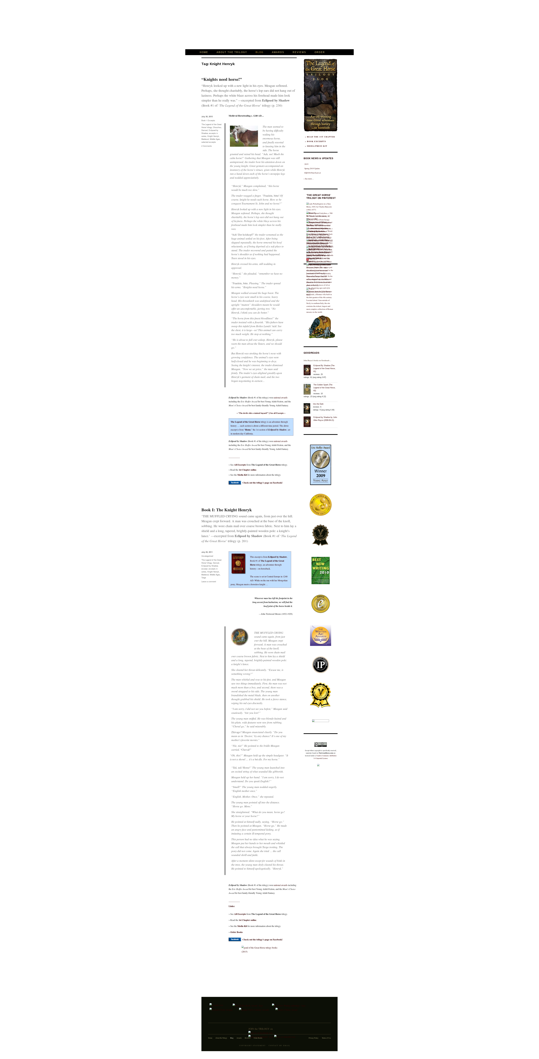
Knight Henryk (213, 136)
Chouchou (217, 127)
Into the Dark (318, 404)
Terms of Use (326, 1038)
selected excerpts (208, 142)
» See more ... (309, 178)
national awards (280, 397)
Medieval (205, 139)
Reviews (248, 1038)
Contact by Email (279, 1045)
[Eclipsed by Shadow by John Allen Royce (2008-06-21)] (308, 421)
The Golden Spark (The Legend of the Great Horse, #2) (324, 388)
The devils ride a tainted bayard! (253, 413)
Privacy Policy (313, 1038)
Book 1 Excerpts (208, 120)
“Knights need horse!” (221, 79)
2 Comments (206, 146)
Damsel (204, 130)
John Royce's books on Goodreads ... (317, 360)
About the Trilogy (221, 1038)
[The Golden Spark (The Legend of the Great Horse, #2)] (308, 388)
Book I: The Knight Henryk (226, 510)
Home (210, 1038)
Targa (203, 577)
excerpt (204, 568)
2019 (306, 164)
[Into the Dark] (308, 408)
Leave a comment (208, 581)
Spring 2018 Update (312, 168)
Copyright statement (252, 1045)
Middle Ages (215, 139)
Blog (231, 1038)
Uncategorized (207, 556)
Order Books (258, 1038)
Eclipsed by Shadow (209, 565)
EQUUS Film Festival (312, 172)
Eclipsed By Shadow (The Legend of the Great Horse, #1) (324, 368)
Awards (239, 1038)
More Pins (313, 259)
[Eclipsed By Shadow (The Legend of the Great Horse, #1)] (308, 369)
